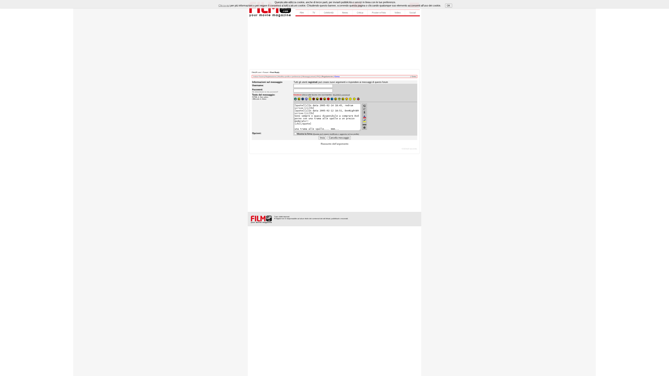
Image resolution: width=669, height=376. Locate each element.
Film (302, 12)
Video (398, 12)
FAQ (318, 76)
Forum (265, 72)
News (345, 12)
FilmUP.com (256, 72)
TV (314, 12)
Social (412, 12)
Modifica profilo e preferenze (289, 76)
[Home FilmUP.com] (270, 16)
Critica (360, 12)
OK (448, 5)
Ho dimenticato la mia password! (265, 92)
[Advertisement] (334, 43)
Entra (414, 76)
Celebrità (328, 12)
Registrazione (270, 76)
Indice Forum (258, 76)
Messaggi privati (308, 76)
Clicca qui (224, 5)
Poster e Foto (379, 12)
